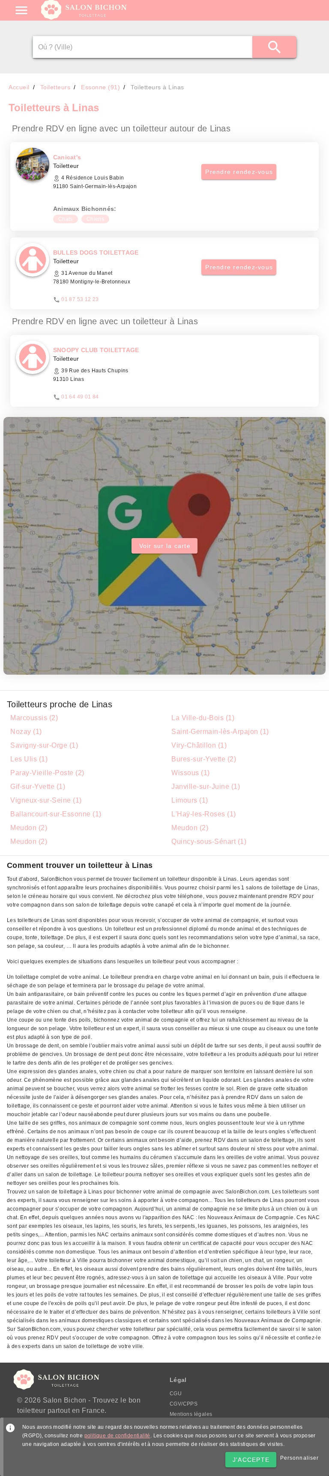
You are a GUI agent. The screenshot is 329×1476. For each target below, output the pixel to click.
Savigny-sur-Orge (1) (44, 745)
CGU (176, 1394)
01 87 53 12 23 (80, 299)
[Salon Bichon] (84, 17)
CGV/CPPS (183, 1404)
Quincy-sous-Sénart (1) (208, 841)
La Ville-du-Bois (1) (202, 717)
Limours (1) (189, 800)
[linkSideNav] (21, 10)
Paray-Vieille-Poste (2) (47, 772)
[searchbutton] (274, 47)
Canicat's (67, 157)
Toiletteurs (55, 87)
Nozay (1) (26, 731)
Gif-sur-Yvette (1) (37, 786)
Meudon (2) (28, 827)
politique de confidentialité (117, 1436)
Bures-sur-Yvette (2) (203, 759)
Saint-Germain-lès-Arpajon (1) (220, 731)
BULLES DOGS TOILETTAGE (96, 252)
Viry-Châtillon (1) (199, 745)
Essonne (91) (100, 87)
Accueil (19, 87)
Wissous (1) (190, 772)
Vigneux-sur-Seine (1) (46, 800)
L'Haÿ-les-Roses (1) (203, 814)
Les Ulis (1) (29, 759)
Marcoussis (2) (34, 717)
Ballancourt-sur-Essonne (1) (56, 814)
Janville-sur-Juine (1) (205, 786)
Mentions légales (191, 1414)
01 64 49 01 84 (80, 397)
